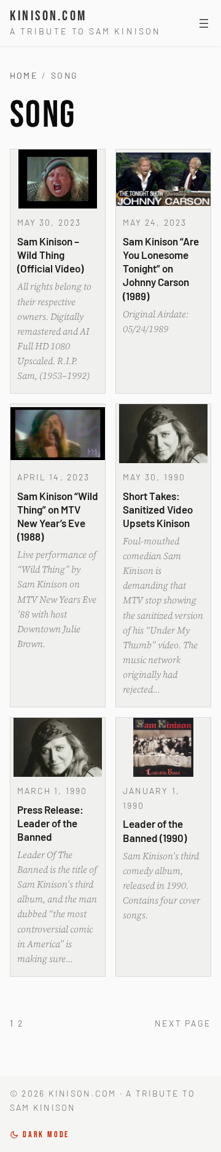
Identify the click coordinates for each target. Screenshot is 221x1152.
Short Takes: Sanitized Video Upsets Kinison (158, 509)
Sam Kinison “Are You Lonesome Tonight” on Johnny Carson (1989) (161, 268)
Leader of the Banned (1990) (155, 830)
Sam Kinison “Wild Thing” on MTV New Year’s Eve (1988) (57, 516)
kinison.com (48, 16)
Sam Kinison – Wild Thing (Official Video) (50, 254)
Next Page (183, 1023)
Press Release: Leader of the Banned (50, 823)
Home (23, 75)
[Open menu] (203, 23)
